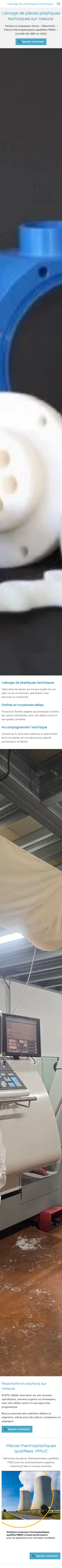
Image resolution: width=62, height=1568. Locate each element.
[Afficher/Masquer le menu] (58, 3)
